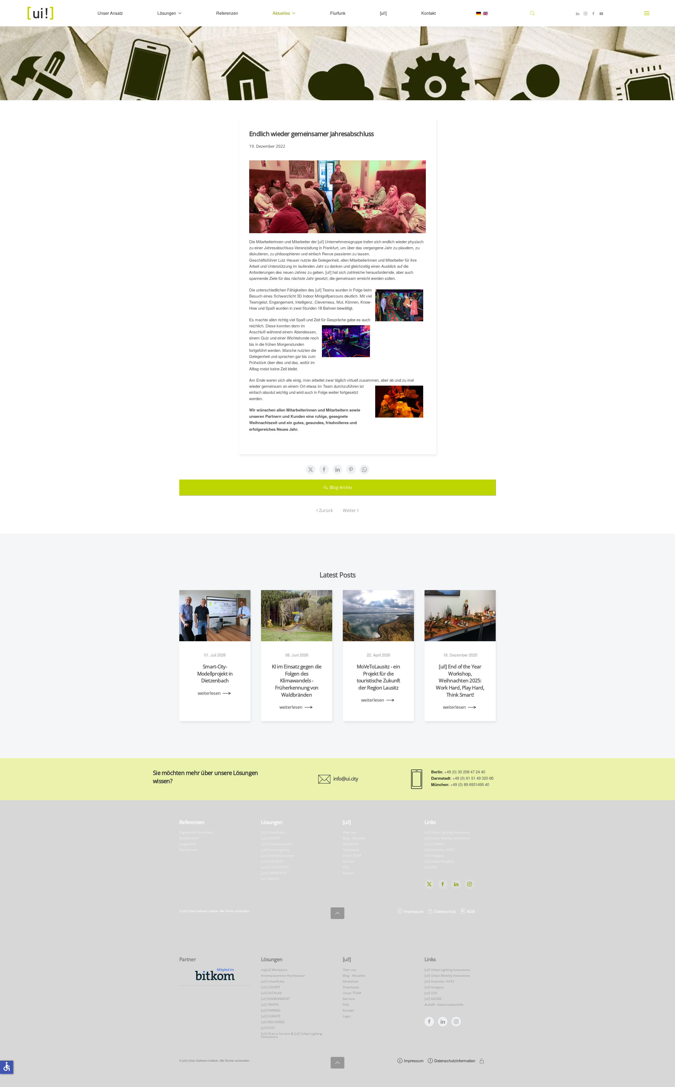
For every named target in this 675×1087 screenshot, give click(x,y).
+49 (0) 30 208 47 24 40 (464, 771)
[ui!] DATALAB (271, 993)
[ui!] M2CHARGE (273, 1022)
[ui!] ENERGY (270, 879)
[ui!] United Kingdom (439, 861)
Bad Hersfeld (189, 838)
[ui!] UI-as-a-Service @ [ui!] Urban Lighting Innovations (291, 1035)
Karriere (349, 861)
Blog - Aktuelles (354, 838)
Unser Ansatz (110, 13)
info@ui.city (345, 778)
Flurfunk (337, 13)
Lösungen (271, 822)
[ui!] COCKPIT (270, 838)
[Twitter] (310, 469)
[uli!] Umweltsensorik (276, 844)
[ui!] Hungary (434, 855)
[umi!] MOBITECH (274, 873)
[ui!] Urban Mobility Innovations (447, 838)
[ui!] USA (431, 867)
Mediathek (350, 844)
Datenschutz (445, 911)
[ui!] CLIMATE (271, 1016)
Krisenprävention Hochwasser (283, 975)
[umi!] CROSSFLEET (275, 867)
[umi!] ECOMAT (272, 861)
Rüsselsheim (188, 849)
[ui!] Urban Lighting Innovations (447, 832)
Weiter (349, 510)
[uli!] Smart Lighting (275, 849)
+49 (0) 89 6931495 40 (469, 784)
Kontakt (428, 13)
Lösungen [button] (166, 13)
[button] (532, 13)
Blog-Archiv (341, 487)
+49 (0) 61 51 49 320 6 (471, 778)
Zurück (326, 510)
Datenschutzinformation (454, 1060)
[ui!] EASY (268, 1028)
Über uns (349, 832)
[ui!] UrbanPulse (273, 832)
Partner (187, 959)
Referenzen (227, 13)
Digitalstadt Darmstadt (196, 832)
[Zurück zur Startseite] (41, 13)
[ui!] (383, 13)
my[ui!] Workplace (274, 970)
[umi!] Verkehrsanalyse (278, 855)
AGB (471, 911)
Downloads (351, 849)
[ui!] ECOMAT (434, 844)
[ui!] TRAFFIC (270, 1004)
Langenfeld (187, 844)
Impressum (414, 911)
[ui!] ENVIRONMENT (275, 999)
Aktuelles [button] (281, 13)
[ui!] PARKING (271, 1010)
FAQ (346, 867)
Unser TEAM (352, 855)
